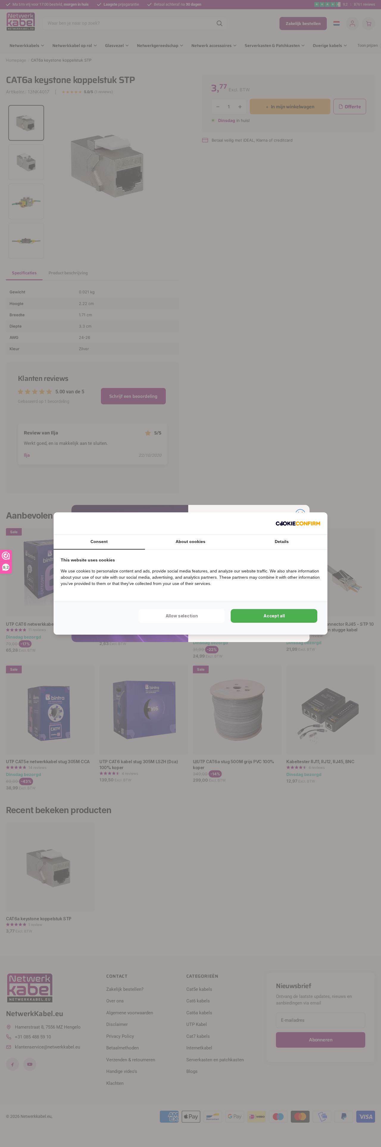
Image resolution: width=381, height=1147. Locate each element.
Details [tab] (282, 541)
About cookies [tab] (190, 541)
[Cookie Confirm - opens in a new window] (298, 523)
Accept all (274, 615)
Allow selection (181, 615)
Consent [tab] (99, 541)
